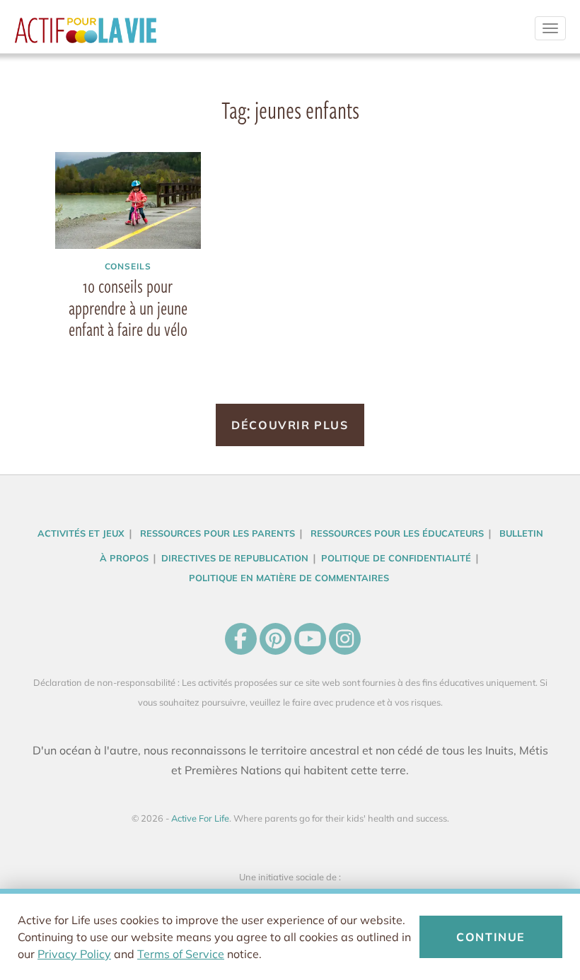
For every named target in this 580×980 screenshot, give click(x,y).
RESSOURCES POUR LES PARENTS (217, 533)
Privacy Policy (74, 954)
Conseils (128, 266)
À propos (124, 558)
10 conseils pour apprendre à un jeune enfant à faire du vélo (128, 307)
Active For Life (85, 35)
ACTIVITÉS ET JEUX (80, 533)
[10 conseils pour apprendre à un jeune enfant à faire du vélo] (128, 200)
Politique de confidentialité (396, 558)
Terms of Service (180, 954)
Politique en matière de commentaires (289, 577)
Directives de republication (234, 558)
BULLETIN (521, 533)
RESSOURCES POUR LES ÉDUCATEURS (397, 533)
